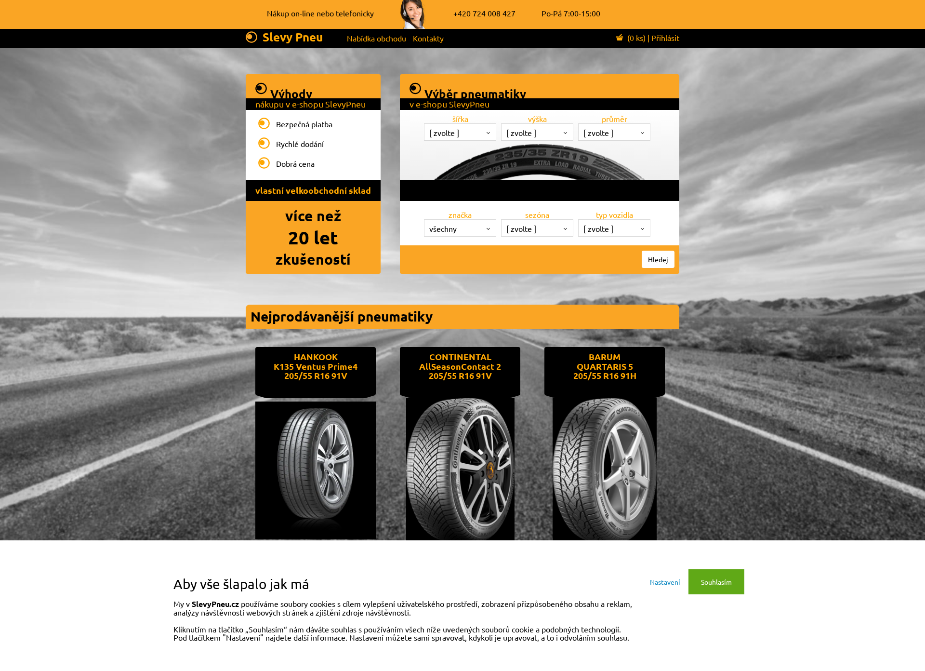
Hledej (658, 259)
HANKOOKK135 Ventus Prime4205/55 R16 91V (315, 366)
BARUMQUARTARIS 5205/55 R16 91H (604, 366)
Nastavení (665, 581)
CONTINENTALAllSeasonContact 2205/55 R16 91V (460, 366)
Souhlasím (716, 581)
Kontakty (428, 38)
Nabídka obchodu (376, 38)
